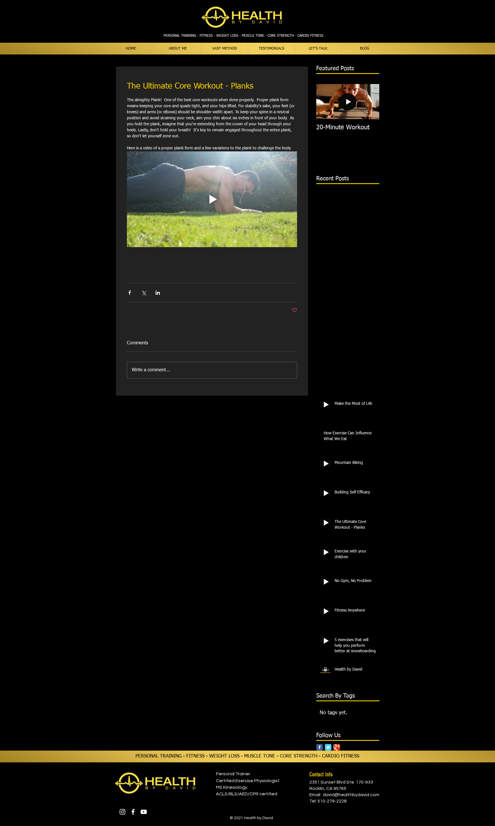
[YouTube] (144, 812)
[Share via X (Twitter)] (143, 292)
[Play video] (212, 199)
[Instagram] (122, 812)
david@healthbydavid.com (351, 794)
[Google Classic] (336, 747)
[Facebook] (133, 812)
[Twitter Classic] (328, 747)
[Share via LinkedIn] (157, 292)
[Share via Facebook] (129, 292)
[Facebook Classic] (319, 747)
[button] (224, 48)
